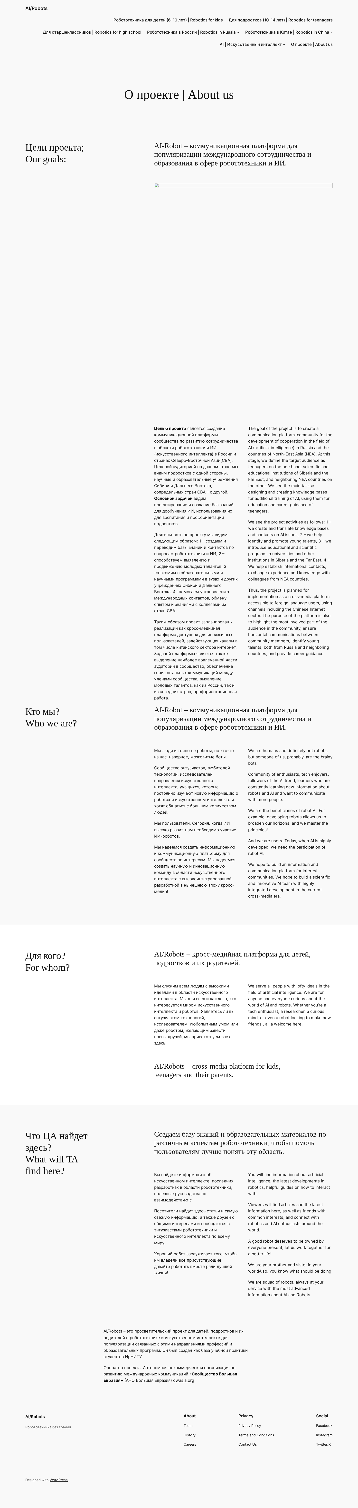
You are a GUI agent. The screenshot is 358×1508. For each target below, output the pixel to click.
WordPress (59, 1480)
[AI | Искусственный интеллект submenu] (284, 44)
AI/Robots (36, 8)
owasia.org (183, 1380)
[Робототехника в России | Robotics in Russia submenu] (238, 32)
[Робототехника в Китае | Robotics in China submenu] (331, 32)
